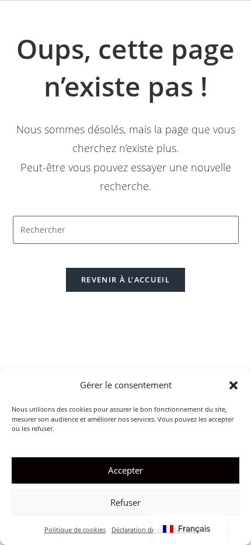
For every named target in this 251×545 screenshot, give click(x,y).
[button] (233, 385)
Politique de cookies (75, 529)
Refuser (125, 502)
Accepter (125, 470)
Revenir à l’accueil (125, 279)
